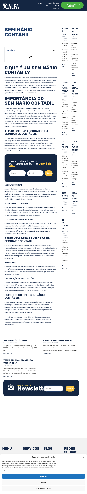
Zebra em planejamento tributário (18, 362)
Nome (11, 169)
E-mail (30, 169)
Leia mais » (7, 353)
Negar (43, 482)
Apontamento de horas (57, 340)
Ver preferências (43, 489)
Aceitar (43, 476)
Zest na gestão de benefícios (76, 88)
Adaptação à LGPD (15, 340)
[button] (83, 457)
